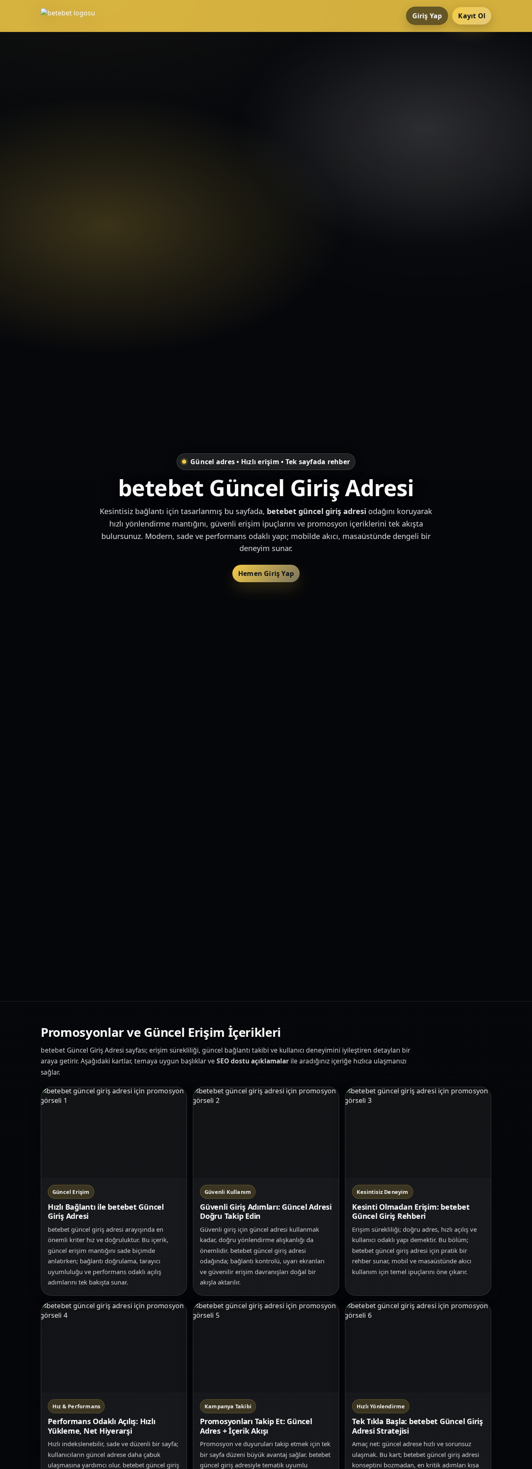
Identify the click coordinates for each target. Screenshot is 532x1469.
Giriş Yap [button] (427, 15)
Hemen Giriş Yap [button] (266, 573)
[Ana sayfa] (74, 15)
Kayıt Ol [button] (471, 15)
